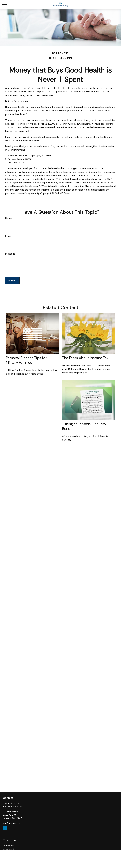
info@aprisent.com (12, 823)
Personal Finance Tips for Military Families (26, 360)
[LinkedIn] (5, 828)
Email (8, 235)
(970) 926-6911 (17, 803)
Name (8, 218)
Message (10, 253)
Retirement (8, 845)
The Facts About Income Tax (85, 358)
